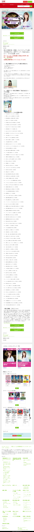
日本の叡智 (5, 502)
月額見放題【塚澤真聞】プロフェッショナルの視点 (8, 422)
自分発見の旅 (4, 516)
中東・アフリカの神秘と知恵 (6, 512)
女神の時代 (5, 519)
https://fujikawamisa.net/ (8, 323)
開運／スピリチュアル (5, 42)
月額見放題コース (12, 4)
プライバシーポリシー (22, 527)
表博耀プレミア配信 (6, 477)
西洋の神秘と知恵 (26, 500)
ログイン (29, 1)
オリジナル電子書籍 (6, 9)
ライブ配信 (7, 385)
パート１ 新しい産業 (27, 494)
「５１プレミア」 (8, 58)
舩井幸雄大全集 (26, 488)
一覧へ (17, 388)
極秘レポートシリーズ (6, 470)
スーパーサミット (16, 498)
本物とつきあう (16, 511)
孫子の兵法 (15, 502)
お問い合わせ (6, 528)
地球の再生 (15, 513)
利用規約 (20, 528)
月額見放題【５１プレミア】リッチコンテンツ (8, 44)
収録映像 (25, 462)
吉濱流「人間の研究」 (27, 516)
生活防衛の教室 (26, 487)
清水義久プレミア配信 (6, 475)
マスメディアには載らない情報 (17, 491)
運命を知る (5, 518)
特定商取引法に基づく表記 (23, 529)
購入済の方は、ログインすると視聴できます (10, 35)
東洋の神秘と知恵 (16, 500)
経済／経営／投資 (26, 485)
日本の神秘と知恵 (5, 500)
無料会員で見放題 (5, 523)
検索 (31, 6)
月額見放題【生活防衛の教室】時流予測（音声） (17, 459)
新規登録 (24, 1)
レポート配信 (15, 493)
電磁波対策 (15, 514)
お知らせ (5, 527)
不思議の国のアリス (27, 507)
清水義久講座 (25, 458)
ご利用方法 (27, 4)
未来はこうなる (26, 490)
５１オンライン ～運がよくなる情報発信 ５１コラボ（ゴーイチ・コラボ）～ (16, 447)
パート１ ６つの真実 (16, 497)
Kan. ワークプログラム (6, 485)
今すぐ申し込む (17, 33)
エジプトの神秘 (5, 514)
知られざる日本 (5, 507)
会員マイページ (5, 4)
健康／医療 (4, 490)
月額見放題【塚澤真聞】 (8, 420)
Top (2, 9)
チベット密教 (15, 503)
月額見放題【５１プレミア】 (8, 384)
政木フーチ (15, 485)
